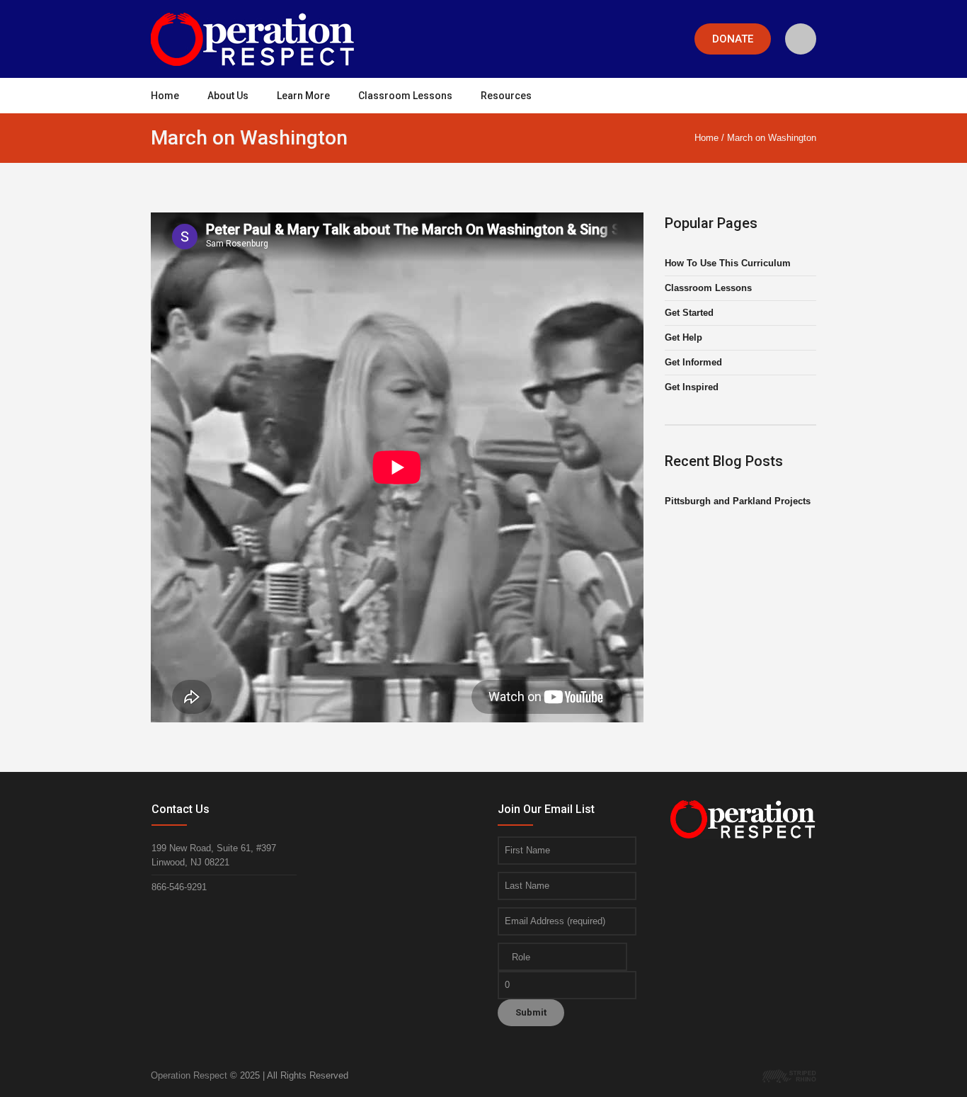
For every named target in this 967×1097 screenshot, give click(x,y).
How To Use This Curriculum (728, 263)
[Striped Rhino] (789, 1075)
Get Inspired (692, 387)
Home (706, 137)
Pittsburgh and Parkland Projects (738, 501)
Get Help (683, 337)
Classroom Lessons (708, 288)
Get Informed (693, 362)
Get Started (689, 312)
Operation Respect (189, 1075)
